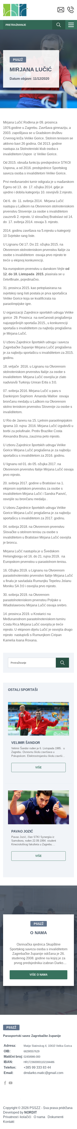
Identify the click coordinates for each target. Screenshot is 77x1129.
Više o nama (38, 974)
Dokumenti (55, 1117)
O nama (39, 1117)
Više (38, 767)
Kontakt (8, 1121)
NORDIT (30, 1112)
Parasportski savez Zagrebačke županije (16, 10)
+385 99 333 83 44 (37, 1067)
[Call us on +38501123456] (70, 10)
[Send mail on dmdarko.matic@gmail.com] (60, 10)
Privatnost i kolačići (17, 1117)
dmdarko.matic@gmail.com (43, 1073)
